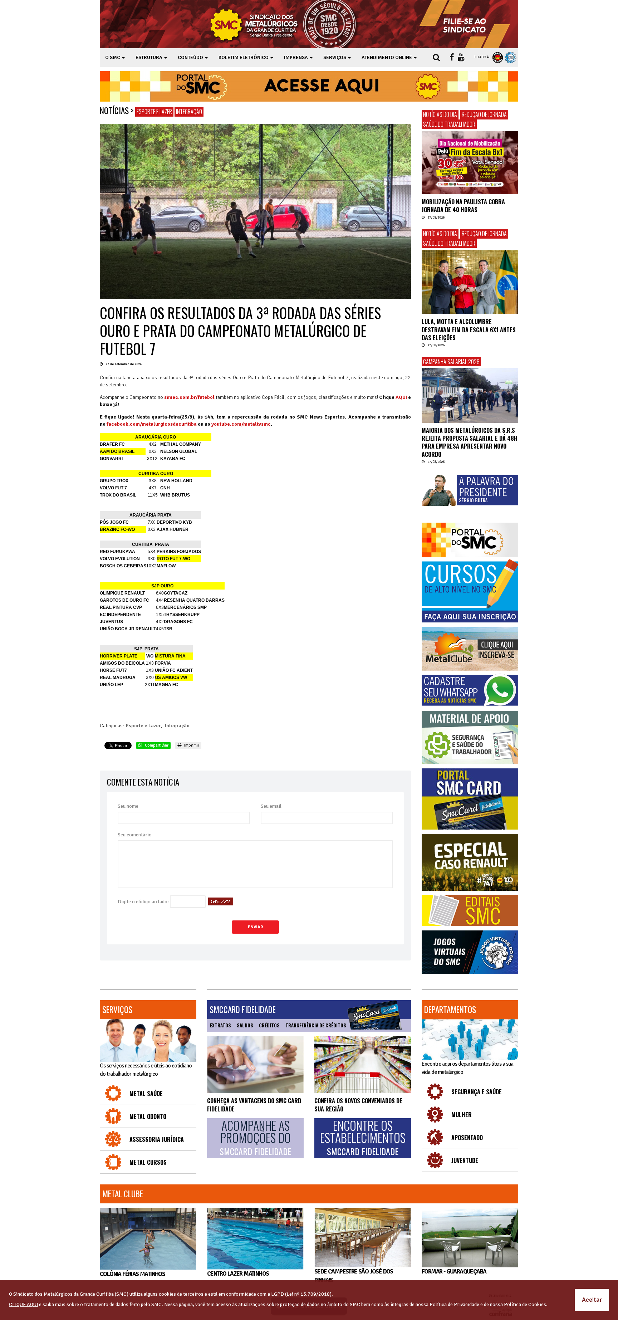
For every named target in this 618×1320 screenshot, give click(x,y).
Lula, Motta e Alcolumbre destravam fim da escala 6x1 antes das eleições (469, 329)
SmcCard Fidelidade (243, 1009)
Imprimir (191, 745)
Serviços (117, 1009)
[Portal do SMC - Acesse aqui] (309, 86)
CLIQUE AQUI (23, 1304)
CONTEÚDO (191, 57)
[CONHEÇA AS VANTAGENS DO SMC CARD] (255, 1065)
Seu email (271, 806)
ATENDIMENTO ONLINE (387, 57)
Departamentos (450, 1009)
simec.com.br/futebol (189, 397)
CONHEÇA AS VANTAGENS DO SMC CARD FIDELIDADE (254, 1104)
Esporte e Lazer (154, 111)
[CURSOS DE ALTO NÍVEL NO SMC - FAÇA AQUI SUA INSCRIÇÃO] (470, 591)
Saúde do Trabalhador (449, 124)
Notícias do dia (440, 114)
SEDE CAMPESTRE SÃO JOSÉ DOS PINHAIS (353, 1276)
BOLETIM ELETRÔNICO (244, 57)
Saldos (245, 1025)
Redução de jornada (484, 114)
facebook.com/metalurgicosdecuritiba (152, 424)
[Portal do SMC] (470, 540)
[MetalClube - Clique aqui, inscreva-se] (470, 649)
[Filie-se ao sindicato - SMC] (466, 24)
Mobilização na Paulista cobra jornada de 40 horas (463, 205)
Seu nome (128, 806)
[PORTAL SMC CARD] (470, 799)
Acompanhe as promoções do (255, 1138)
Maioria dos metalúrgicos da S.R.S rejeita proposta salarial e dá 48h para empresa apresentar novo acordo (470, 442)
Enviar (255, 927)
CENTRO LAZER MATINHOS (238, 1273)
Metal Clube (122, 1194)
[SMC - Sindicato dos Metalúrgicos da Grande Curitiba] (285, 24)
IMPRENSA (296, 57)
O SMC (113, 57)
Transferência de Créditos (315, 1025)
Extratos (220, 1025)
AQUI (401, 397)
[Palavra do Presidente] (470, 490)
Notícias (114, 110)
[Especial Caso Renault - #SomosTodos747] (470, 862)
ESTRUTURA (149, 57)
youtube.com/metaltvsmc (241, 424)
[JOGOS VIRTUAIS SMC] (470, 952)
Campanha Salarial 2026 (451, 361)
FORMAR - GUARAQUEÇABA (454, 1271)
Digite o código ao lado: (143, 902)
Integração (189, 111)
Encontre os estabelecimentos (363, 1138)
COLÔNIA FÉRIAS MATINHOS (132, 1274)
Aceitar (592, 1300)
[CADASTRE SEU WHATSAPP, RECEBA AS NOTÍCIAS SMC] (470, 690)
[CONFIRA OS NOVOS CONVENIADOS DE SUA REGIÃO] (362, 1065)
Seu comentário (135, 835)
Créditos (269, 1025)
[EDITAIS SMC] (470, 910)
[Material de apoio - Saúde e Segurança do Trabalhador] (470, 737)
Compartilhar (156, 745)
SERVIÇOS (335, 57)
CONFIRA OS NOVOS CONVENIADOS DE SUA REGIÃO (358, 1104)
